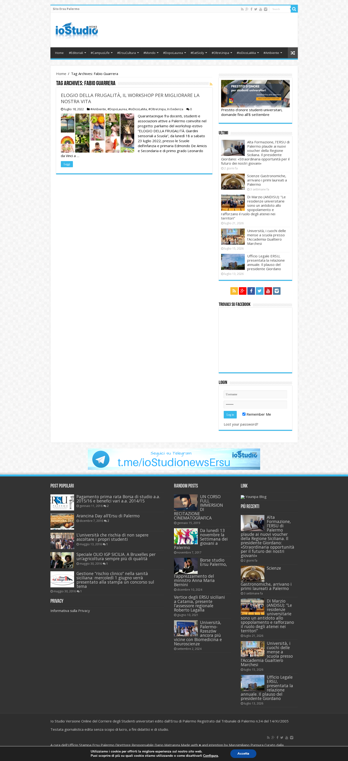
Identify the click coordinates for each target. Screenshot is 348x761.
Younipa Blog (256, 496)
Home (59, 53)
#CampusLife (100, 53)
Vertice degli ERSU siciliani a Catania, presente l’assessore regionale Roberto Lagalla (199, 603)
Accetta (243, 753)
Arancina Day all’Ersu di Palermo (108, 516)
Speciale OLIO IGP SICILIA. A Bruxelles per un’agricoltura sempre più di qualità (116, 556)
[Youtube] (261, 9)
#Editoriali (76, 53)
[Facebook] (251, 9)
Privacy (84, 610)
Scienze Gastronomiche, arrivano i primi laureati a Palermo (267, 180)
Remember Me (258, 414)
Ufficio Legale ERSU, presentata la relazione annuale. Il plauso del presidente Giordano (266, 262)
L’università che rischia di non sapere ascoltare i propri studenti (112, 537)
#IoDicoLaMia (246, 53)
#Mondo (149, 53)
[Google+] (247, 9)
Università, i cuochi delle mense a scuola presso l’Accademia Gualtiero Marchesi (266, 237)
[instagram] (265, 9)
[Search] (294, 9)
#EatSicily (197, 53)
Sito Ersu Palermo (66, 9)
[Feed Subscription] (211, 84)
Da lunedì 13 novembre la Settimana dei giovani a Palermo (201, 539)
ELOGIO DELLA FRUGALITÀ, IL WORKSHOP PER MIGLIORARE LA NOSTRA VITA (130, 98)
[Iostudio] (76, 29)
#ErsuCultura (126, 53)
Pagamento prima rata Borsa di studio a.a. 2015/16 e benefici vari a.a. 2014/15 (118, 499)
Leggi (67, 164)
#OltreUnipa (220, 53)
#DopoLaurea (173, 53)
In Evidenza (175, 109)
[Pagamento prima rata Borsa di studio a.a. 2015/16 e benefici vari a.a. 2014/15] (62, 502)
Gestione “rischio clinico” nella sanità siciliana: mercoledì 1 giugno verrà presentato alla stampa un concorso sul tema (115, 580)
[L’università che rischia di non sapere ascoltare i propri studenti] (62, 541)
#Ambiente (271, 53)
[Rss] (242, 9)
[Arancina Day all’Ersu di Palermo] (62, 522)
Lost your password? (241, 424)
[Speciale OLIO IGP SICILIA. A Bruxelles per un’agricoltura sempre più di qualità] (62, 560)
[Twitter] (256, 9)
